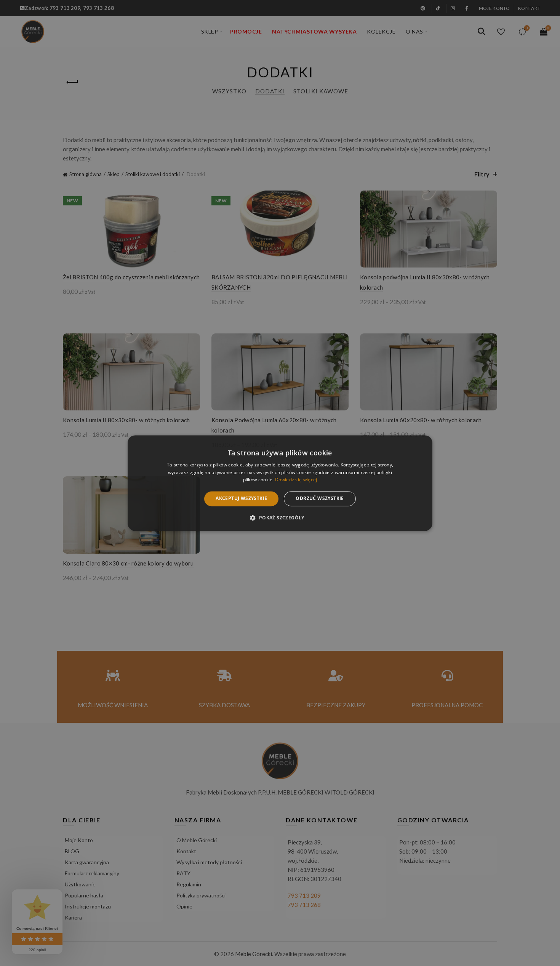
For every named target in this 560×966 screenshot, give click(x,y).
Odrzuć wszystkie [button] (320, 498)
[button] (280, 517)
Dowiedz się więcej (296, 480)
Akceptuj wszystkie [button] (241, 498)
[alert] (280, 483)
